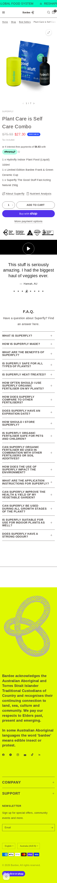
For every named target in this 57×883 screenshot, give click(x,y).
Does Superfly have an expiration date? (21, 412)
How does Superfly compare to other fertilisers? (18, 399)
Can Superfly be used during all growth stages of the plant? (24, 508)
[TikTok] (34, 754)
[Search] (48, 12)
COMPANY (11, 782)
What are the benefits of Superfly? (23, 354)
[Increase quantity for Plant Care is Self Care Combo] (12, 205)
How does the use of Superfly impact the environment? (19, 469)
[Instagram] (20, 754)
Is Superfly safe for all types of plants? (22, 365)
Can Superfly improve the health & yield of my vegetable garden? (23, 494)
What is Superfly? (17, 335)
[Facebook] (5, 754)
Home (5, 22)
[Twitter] (12, 754)
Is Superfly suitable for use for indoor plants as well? (23, 522)
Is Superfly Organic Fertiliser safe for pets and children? (22, 435)
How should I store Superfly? (18, 423)
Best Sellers (25, 22)
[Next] (33, 103)
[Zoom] (48, 32)
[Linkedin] (41, 754)
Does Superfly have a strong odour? (20, 535)
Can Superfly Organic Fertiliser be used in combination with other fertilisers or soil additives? (22, 452)
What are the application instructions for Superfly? (25, 482)
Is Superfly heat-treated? (24, 374)
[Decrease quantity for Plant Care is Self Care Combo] (4, 205)
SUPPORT (11, 793)
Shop (13, 22)
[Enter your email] (52, 827)
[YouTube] (27, 755)
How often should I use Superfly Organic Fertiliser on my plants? (23, 385)
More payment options (28, 221)
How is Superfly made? (21, 343)
